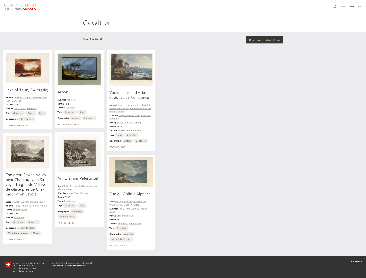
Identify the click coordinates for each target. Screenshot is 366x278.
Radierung (32, 108)
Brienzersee (27, 119)
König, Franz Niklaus (77, 193)
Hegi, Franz (124, 208)
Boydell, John (20, 209)
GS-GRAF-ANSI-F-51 (16, 239)
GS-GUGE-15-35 (117, 147)
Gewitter (18, 113)
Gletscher (18, 222)
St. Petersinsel (67, 216)
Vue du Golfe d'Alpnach (130, 194)
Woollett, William (38, 205)
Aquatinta (123, 130)
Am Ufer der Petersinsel (77, 178)
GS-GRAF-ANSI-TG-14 (68, 124)
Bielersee (77, 211)
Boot (41, 113)
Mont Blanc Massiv (17, 233)
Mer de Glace (27, 228)
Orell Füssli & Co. (125, 216)
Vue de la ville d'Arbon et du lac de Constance (129, 95)
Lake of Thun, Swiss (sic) (27, 90)
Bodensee (89, 118)
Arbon (62, 92)
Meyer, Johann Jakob (129, 115)
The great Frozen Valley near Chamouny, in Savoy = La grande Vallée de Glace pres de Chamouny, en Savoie (26, 184)
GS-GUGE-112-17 (65, 223)
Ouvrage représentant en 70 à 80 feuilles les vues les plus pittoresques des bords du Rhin (130, 108)
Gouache (70, 107)
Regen (31, 113)
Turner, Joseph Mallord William (31, 97)
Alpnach (128, 234)
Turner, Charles (13, 101)
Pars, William (21, 205)
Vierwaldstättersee (121, 239)
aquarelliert (135, 130)
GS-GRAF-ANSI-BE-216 (17, 125)
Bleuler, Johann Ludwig (129, 122)
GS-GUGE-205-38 (118, 245)
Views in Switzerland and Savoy (28, 202)
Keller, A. (71, 100)
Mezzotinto (20, 108)
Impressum (357, 261)
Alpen (36, 233)
